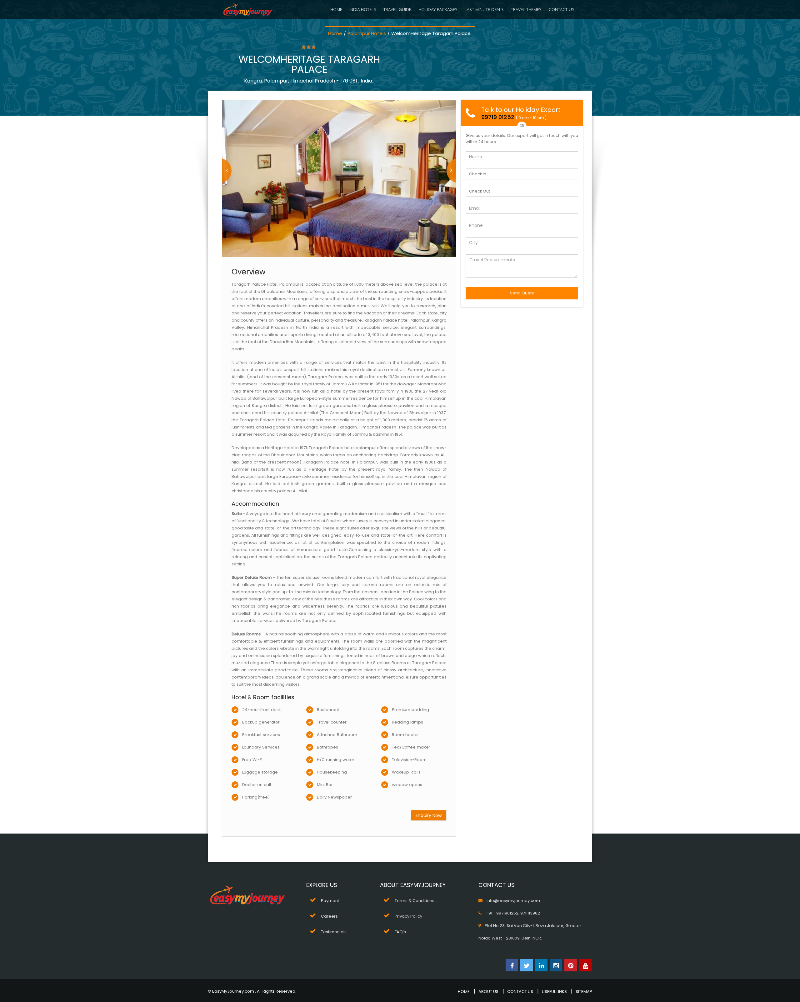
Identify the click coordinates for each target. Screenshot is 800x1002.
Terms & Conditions (414, 901)
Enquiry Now (429, 815)
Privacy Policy (408, 916)
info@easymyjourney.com (513, 901)
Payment (330, 901)
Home (335, 33)
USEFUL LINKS (554, 991)
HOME (336, 9)
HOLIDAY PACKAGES (438, 9)
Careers (329, 916)
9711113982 (530, 913)
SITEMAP (584, 991)
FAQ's (400, 932)
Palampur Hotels (367, 33)
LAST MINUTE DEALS (484, 9)
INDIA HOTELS (362, 9)
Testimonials (334, 932)
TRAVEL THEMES (526, 9)
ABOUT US (488, 991)
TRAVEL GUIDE (397, 9)
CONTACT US (561, 9)
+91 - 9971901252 (502, 913)
